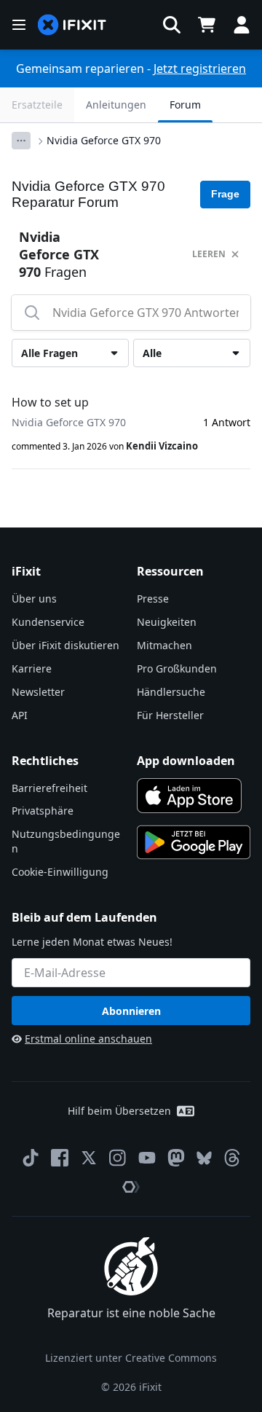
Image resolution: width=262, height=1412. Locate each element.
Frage (225, 194)
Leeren (209, 254)
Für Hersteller (170, 715)
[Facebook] (59, 1157)
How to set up (50, 402)
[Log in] (241, 24)
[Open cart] (206, 24)
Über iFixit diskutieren (65, 645)
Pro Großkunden (177, 668)
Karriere (32, 668)
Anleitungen (116, 104)
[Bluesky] (204, 1158)
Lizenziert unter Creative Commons (131, 1358)
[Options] (21, 140)
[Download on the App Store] (189, 795)
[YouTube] (147, 1157)
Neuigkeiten (166, 622)
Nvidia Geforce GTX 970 (104, 140)
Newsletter (38, 692)
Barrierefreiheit (49, 788)
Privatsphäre (43, 810)
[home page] (72, 25)
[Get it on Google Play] (193, 842)
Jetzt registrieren (200, 68)
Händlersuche (171, 692)
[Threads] (232, 1157)
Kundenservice (48, 622)
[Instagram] (118, 1157)
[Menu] (19, 25)
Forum (185, 104)
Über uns (34, 598)
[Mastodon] (176, 1157)
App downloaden (186, 761)
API (20, 715)
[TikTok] (30, 1157)
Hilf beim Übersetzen (119, 1111)
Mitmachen (164, 645)
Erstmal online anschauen (88, 1039)
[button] (171, 24)
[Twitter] (89, 1157)
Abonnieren (131, 1011)
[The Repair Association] (131, 1187)
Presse (153, 598)
